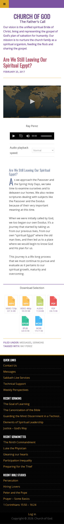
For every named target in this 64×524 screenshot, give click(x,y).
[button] (32, 101)
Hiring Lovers (11, 486)
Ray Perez (26, 346)
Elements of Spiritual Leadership (23, 422)
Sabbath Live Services (16, 377)
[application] (32, 102)
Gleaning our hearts (15, 454)
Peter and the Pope (15, 492)
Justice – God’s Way (15, 428)
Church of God (32, 16)
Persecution (10, 480)
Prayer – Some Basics (16, 499)
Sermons (38, 342)
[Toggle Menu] (4, 4)
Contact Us (10, 365)
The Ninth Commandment (19, 442)
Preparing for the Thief (17, 466)
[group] (28, 136)
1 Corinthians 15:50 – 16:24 (19, 505)
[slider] (46, 136)
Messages (25, 342)
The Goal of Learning (16, 404)
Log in (32, 514)
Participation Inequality (17, 460)
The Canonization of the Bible (21, 410)
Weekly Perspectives (15, 390)
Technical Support (14, 384)
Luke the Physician (14, 448)
